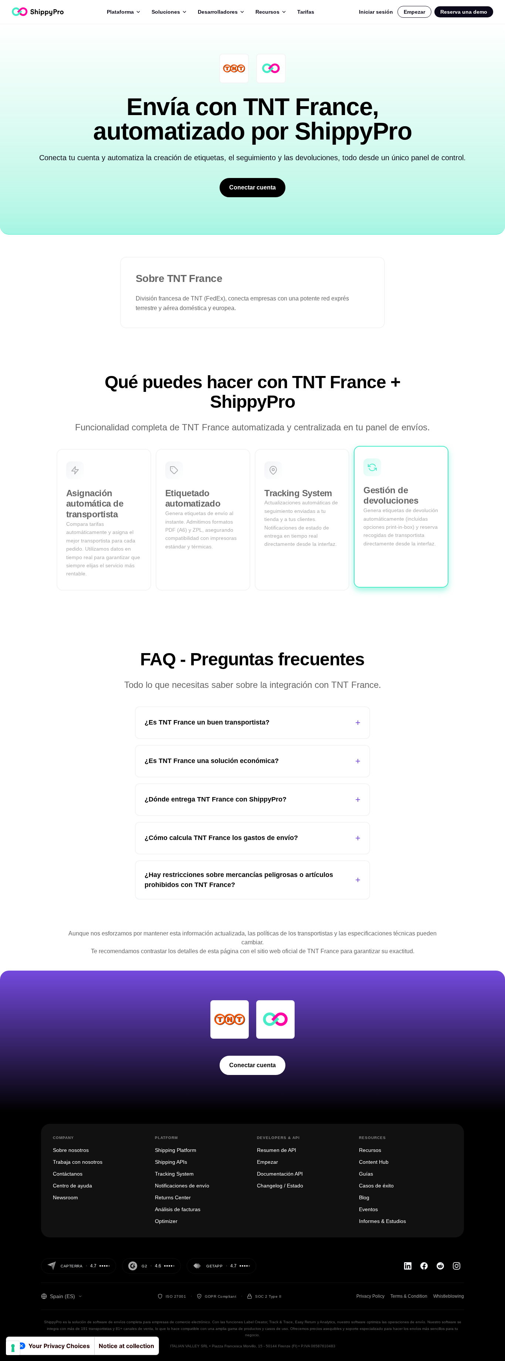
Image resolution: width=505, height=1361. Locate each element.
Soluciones (166, 12)
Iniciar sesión (376, 12)
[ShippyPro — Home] (38, 11)
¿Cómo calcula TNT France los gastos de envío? (252, 838)
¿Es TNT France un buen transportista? (252, 722)
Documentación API (280, 1174)
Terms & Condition (408, 1296)
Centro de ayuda (72, 1186)
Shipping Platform (175, 1150)
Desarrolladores (218, 12)
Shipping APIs (171, 1162)
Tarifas (305, 12)
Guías (366, 1174)
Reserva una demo (463, 12)
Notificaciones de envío (182, 1186)
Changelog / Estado (280, 1186)
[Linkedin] (407, 1265)
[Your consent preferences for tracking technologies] (13, 1348)
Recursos (267, 12)
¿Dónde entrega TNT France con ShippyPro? (252, 799)
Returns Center (173, 1197)
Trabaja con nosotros (77, 1162)
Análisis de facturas (177, 1209)
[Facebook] (424, 1265)
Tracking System (174, 1174)
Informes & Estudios (382, 1221)
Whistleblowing (448, 1296)
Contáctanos (67, 1174)
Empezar (414, 12)
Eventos (368, 1209)
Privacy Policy (370, 1296)
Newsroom (65, 1197)
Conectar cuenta (252, 187)
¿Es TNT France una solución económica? (252, 761)
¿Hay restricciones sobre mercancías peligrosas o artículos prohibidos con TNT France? (252, 879)
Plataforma (120, 12)
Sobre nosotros (71, 1150)
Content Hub (374, 1162)
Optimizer (166, 1221)
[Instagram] (456, 1265)
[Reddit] (440, 1265)
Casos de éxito (376, 1186)
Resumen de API (276, 1150)
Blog (364, 1197)
